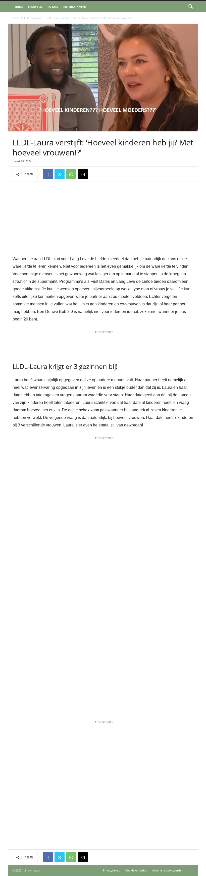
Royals (52, 7)
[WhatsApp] (71, 174)
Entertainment (74, 7)
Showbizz (35, 7)
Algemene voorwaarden (167, 870)
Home (19, 7)
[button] (190, 6)
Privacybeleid (111, 870)
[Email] (83, 174)
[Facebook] (48, 174)
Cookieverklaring (136, 870)
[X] (60, 174)
